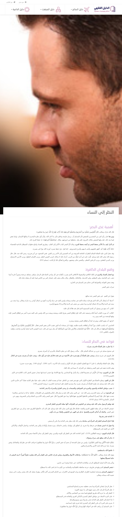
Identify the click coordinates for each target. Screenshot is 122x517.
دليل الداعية (18, 9)
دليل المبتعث (47, 9)
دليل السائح (77, 9)
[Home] (105, 9)
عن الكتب (9, 2)
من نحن (21, 2)
